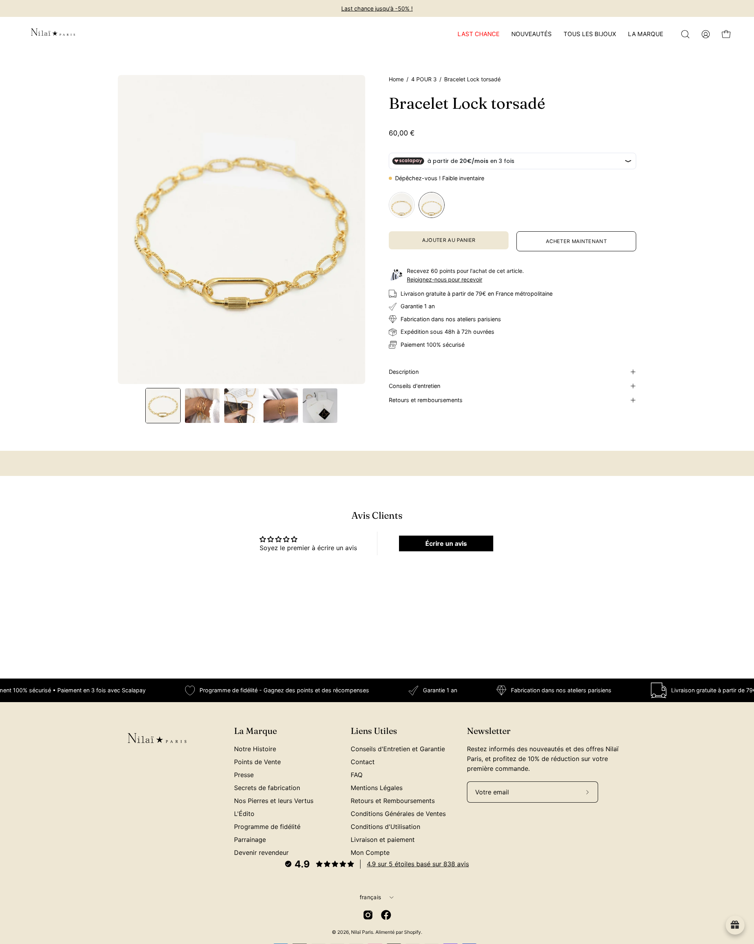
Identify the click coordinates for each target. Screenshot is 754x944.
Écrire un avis (446, 543)
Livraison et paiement (383, 839)
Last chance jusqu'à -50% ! (377, 8)
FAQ (356, 775)
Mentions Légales (377, 788)
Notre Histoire (255, 749)
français (370, 897)
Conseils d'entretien (414, 385)
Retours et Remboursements (393, 801)
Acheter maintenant (576, 241)
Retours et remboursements (426, 400)
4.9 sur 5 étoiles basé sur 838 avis (418, 864)
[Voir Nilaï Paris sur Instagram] (368, 915)
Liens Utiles (374, 731)
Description (404, 371)
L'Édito (244, 814)
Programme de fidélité (267, 827)
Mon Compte (370, 852)
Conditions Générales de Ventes (398, 814)
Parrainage (250, 839)
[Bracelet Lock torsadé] (163, 405)
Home (396, 79)
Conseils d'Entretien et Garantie (398, 749)
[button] (685, 34)
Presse (244, 775)
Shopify (412, 932)
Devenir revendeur (261, 852)
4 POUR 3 (424, 79)
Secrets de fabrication (267, 788)
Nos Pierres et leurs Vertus (273, 801)
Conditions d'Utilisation (385, 827)
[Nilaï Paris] (53, 34)
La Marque (255, 731)
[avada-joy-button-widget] (735, 925)
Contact (363, 762)
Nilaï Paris (362, 932)
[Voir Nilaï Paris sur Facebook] (386, 915)
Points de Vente (257, 762)
